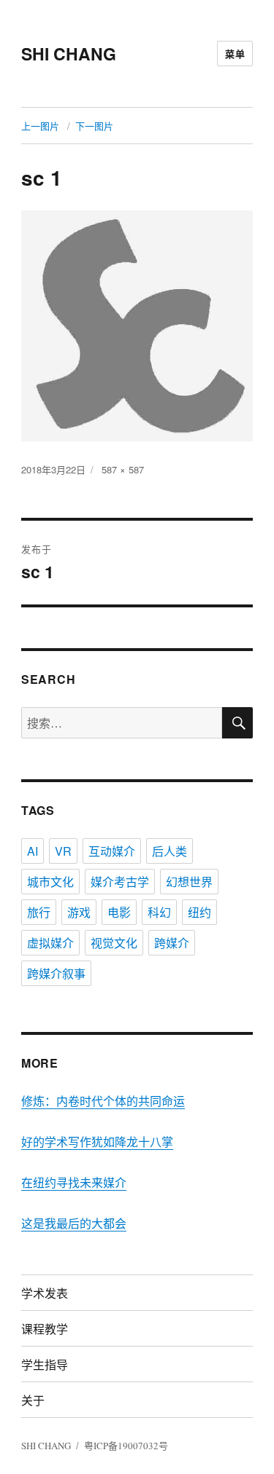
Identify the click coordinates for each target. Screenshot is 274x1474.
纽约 (199, 912)
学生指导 (44, 1364)
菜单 (235, 53)
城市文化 (50, 881)
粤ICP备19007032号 (126, 1445)
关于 (33, 1400)
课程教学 (44, 1328)
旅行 (38, 912)
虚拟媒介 (50, 942)
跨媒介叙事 (56, 973)
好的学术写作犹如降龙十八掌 (97, 1141)
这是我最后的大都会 (73, 1223)
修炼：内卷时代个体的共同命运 (103, 1100)
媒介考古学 (120, 881)
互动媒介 (111, 851)
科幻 (159, 912)
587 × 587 (123, 469)
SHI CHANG (68, 54)
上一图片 (40, 126)
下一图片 (94, 126)
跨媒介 (171, 942)
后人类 (169, 851)
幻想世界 (189, 881)
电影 (119, 912)
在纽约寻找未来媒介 (73, 1182)
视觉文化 (114, 942)
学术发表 (44, 1293)
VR (63, 851)
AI (32, 851)
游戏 (79, 912)
